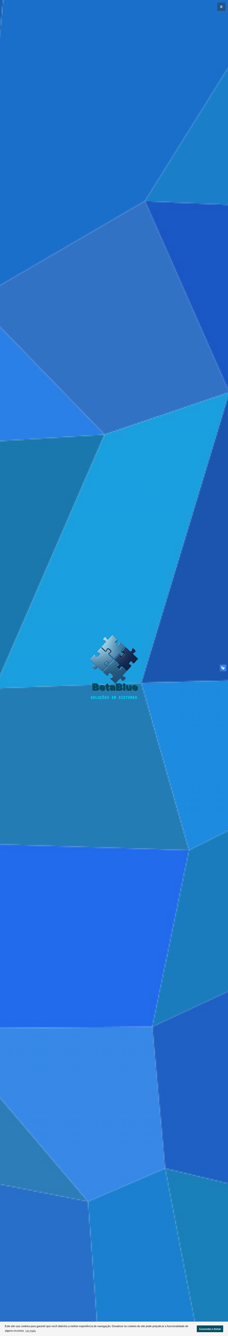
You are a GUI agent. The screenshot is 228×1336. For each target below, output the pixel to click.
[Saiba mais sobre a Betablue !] (114, 665)
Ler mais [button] (31, 1330)
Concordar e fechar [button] (210, 1328)
